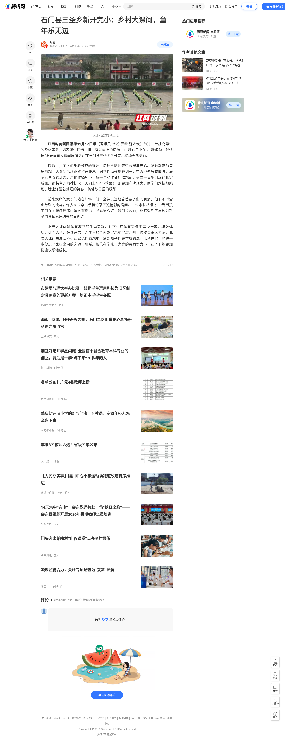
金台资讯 (46, 555)
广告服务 (111, 718)
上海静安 (46, 336)
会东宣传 (46, 524)
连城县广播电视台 (52, 492)
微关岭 (45, 586)
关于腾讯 (46, 718)
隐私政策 (88, 718)
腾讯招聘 (123, 718)
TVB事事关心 (49, 305)
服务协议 (76, 718)
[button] (233, 34)
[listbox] (107, 432)
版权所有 (112, 734)
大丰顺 (45, 461)
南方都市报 (47, 430)
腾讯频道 (160, 718)
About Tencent (61, 718)
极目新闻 (46, 367)
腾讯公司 (102, 734)
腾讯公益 (135, 718)
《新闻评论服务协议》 (93, 600)
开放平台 (99, 718)
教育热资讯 (47, 399)
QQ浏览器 (147, 718)
